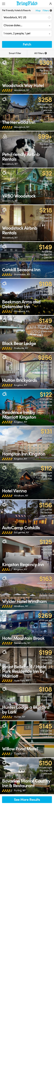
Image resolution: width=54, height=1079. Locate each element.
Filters (47, 10)
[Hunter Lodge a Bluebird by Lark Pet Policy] (27, 702)
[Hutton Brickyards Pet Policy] (27, 371)
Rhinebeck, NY (21, 311)
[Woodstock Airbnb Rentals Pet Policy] (27, 223)
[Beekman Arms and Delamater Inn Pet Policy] (27, 297)
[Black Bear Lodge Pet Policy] (27, 334)
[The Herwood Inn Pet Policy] (27, 113)
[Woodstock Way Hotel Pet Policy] (27, 76)
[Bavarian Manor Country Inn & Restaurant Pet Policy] (27, 776)
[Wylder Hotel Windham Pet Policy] (27, 592)
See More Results (27, 799)
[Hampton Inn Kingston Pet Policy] (27, 444)
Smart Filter (14, 53)
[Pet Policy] (4, 62)
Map (38, 10)
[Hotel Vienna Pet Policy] (27, 481)
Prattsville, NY (21, 348)
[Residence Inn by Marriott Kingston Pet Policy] (27, 407)
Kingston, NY (20, 385)
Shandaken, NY (22, 274)
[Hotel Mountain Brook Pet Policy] (27, 628)
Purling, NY (20, 790)
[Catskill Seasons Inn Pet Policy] (27, 260)
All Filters (40, 53)
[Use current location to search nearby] (49, 17)
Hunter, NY (19, 716)
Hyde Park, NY (21, 680)
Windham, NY (21, 495)
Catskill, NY (19, 753)
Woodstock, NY (21, 90)
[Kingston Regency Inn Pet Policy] (27, 555)
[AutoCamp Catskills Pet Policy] (27, 518)
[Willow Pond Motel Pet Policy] (27, 739)
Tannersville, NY (22, 643)
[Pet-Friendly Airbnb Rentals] (27, 149)
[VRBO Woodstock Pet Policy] (27, 186)
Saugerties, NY (21, 532)
